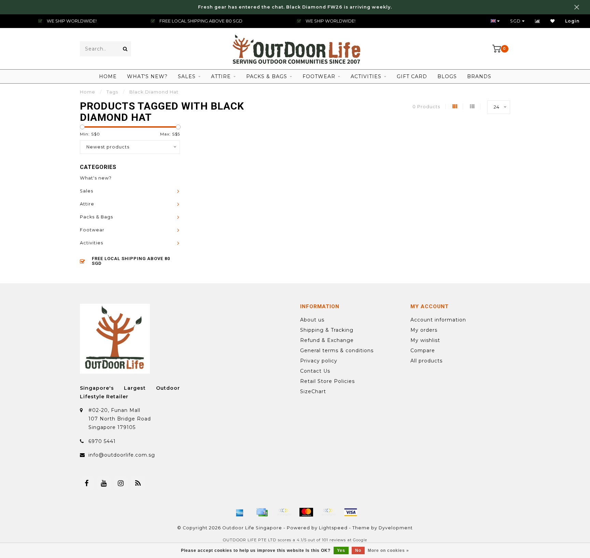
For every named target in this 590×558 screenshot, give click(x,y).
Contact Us (315, 371)
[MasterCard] (306, 512)
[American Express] (239, 512)
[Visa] (350, 512)
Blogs (447, 76)
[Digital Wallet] (284, 512)
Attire (221, 76)
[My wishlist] (552, 21)
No (358, 550)
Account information (438, 320)
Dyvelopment (396, 527)
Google (360, 540)
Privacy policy (318, 361)
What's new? (147, 76)
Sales (187, 76)
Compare (422, 350)
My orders (423, 330)
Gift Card (412, 76)
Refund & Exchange (327, 340)
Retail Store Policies (327, 381)
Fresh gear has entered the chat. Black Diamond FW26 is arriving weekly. (295, 7)
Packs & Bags (266, 76)
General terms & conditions (337, 350)
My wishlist (425, 340)
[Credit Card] (261, 512)
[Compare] (537, 21)
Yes (341, 550)
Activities (366, 76)
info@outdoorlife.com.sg (121, 455)
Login (572, 21)
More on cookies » (388, 550)
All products (426, 361)
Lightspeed (333, 527)
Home (108, 76)
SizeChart (313, 391)
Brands (479, 76)
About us (312, 320)
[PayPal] (328, 512)
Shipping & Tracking (326, 330)
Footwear (319, 76)
